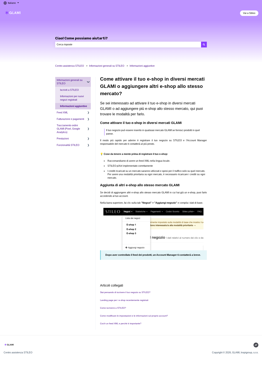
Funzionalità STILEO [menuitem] (68, 145)
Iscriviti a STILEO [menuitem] (69, 90)
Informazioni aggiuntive (142, 66)
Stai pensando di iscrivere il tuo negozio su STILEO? (125, 292)
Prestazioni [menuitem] (63, 138)
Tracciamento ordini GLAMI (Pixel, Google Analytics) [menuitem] (68, 128)
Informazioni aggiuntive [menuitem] (73, 106)
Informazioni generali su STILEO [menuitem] (69, 82)
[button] (88, 80)
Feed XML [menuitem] (62, 112)
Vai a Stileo (249, 13)
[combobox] (128, 44)
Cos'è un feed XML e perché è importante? (120, 323)
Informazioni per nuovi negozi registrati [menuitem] (72, 98)
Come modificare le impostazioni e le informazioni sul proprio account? (134, 316)
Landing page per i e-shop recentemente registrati (124, 300)
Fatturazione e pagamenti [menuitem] (70, 119)
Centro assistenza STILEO (69, 66)
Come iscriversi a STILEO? (113, 308)
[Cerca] (204, 44)
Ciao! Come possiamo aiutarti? (81, 38)
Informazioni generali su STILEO (106, 66)
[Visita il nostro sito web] (256, 345)
